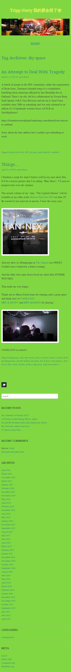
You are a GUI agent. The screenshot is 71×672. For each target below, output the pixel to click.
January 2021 (7, 484)
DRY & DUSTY (10, 302)
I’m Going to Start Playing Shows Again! (19, 418)
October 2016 (7, 564)
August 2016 (7, 571)
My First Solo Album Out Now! (15, 426)
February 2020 (7, 488)
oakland (55, 152)
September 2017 (8, 528)
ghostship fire (44, 152)
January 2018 (7, 520)
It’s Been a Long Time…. (12, 429)
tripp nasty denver (51, 364)
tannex (28, 364)
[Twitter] (4, 384)
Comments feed (8, 662)
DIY (26, 152)
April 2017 (6, 542)
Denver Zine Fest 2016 (42, 197)
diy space (33, 152)
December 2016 (8, 557)
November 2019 (8, 495)
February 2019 (7, 506)
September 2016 (8, 568)
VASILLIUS (27, 298)
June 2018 (5, 513)
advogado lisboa (8, 451)
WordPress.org (7, 666)
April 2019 (6, 502)
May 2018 (5, 517)
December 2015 (8, 597)
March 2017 (6, 546)
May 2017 (5, 539)
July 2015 (5, 611)
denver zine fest (42, 357)
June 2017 (5, 535)
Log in (4, 655)
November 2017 (8, 524)
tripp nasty (37, 364)
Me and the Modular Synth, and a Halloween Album (24, 422)
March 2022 (6, 473)
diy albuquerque (8, 360)
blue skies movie (27, 357)
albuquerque (13, 357)
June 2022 (5, 470)
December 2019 (8, 491)
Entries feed (6, 659)
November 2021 (8, 477)
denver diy (19, 152)
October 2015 (7, 604)
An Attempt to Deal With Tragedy (33, 72)
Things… (10, 164)
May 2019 (5, 499)
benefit (11, 152)
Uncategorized (7, 637)
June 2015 (5, 615)
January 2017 (7, 553)
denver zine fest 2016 (59, 357)
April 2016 (6, 582)
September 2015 (8, 607)
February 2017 (7, 549)
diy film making (23, 360)
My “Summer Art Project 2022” (15, 415)
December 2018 (8, 509)
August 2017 (7, 531)
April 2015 (6, 618)
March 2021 (6, 480)
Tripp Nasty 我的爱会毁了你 (35, 10)
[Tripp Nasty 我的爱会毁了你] (35, 27)
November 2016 (8, 560)
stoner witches (18, 364)
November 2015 (8, 600)
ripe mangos (56, 360)
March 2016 (6, 586)
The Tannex (42, 262)
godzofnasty (24, 76)
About (11, 448)
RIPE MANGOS (32, 302)
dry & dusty (45, 360)
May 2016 (5, 578)
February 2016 (7, 589)
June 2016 (5, 575)
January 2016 (7, 593)
